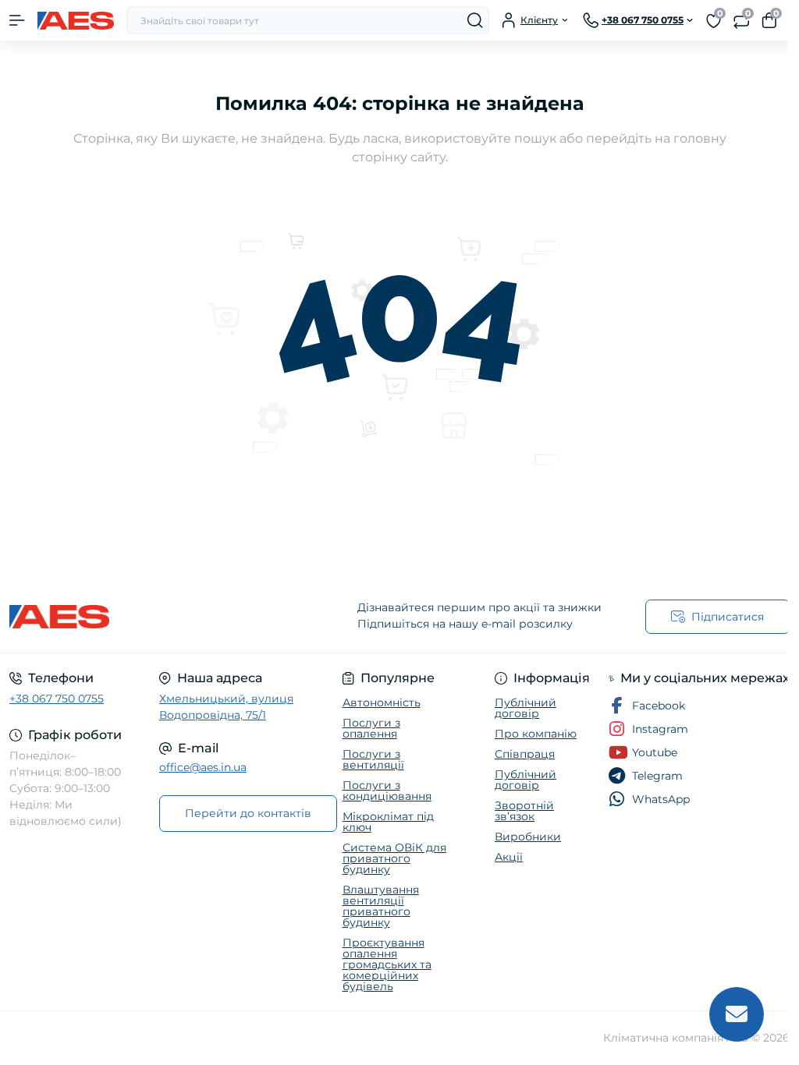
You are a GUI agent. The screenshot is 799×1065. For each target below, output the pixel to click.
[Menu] (17, 20)
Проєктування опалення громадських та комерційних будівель (387, 964)
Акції (509, 857)
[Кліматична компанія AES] (133, 616)
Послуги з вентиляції (373, 759)
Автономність (382, 702)
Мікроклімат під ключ (388, 821)
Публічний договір (525, 707)
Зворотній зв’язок (524, 810)
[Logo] (75, 20)
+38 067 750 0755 (56, 699)
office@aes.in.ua (203, 767)
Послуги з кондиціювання (387, 790)
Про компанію (536, 734)
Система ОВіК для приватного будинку (394, 858)
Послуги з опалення (371, 728)
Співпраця (525, 754)
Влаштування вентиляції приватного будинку (381, 906)
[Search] (475, 20)
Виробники (528, 837)
